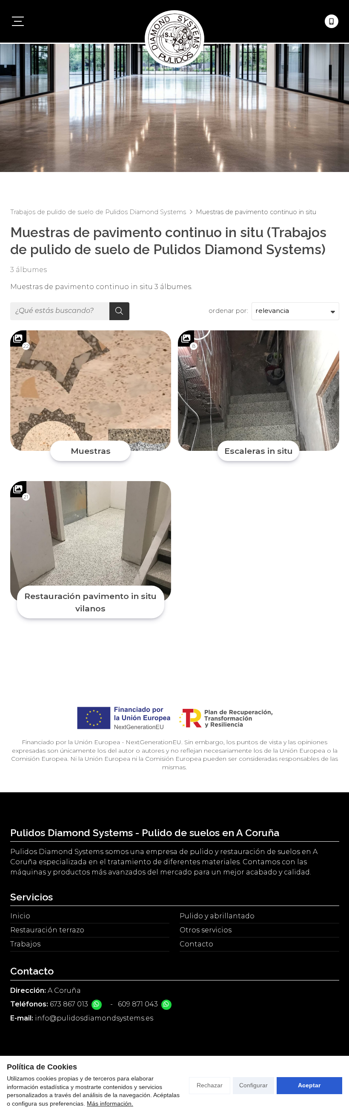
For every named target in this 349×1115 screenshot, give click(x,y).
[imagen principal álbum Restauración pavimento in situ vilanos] (91, 541)
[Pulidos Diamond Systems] (174, 21)
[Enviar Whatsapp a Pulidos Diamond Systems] (97, 1005)
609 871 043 (138, 1004)
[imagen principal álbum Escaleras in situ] (258, 390)
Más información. (110, 1103)
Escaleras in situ (258, 451)
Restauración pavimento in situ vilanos (90, 602)
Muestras (91, 451)
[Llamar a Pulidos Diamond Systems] (331, 21)
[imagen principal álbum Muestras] (91, 390)
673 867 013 (69, 1004)
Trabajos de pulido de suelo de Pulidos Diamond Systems (98, 212)
